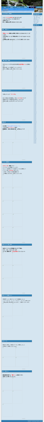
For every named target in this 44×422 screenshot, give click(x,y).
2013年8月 (35, 124)
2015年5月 (35, 107)
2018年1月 (35, 82)
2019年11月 (35, 66)
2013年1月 (35, 129)
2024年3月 (35, 29)
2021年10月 (35, 50)
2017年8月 (35, 86)
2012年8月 (35, 133)
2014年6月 (35, 116)
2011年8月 (35, 140)
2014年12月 (35, 111)
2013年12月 (35, 121)
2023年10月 (35, 33)
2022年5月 (35, 44)
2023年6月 (35, 36)
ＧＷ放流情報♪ (35, 23)
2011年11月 (35, 138)
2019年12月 (35, 65)
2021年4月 (35, 54)
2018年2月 (35, 81)
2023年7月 (35, 35)
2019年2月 (35, 73)
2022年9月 (35, 41)
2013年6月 (35, 126)
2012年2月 (35, 137)
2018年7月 (35, 77)
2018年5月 (35, 79)
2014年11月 (35, 112)
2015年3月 (35, 109)
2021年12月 (35, 48)
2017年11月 (35, 84)
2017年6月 (35, 87)
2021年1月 (35, 56)
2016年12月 (35, 92)
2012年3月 (35, 136)
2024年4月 (35, 28)
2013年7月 (35, 125)
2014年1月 (35, 120)
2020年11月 (35, 58)
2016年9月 (35, 94)
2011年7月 (35, 141)
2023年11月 (35, 32)
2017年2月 (35, 90)
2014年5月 (35, 117)
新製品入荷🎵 (35, 19)
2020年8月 (35, 60)
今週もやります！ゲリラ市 (37, 18)
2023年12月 (35, 31)
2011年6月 (35, 142)
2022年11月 (35, 39)
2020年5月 (35, 61)
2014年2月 (35, 119)
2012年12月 (35, 130)
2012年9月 (35, 132)
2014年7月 (35, 115)
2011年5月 (35, 143)
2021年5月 (35, 53)
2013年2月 (35, 128)
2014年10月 (35, 113)
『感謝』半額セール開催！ (37, 17)
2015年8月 (35, 105)
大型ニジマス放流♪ (36, 22)
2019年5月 (35, 71)
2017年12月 (35, 83)
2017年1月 (35, 91)
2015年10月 (35, 103)
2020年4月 (35, 62)
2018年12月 (35, 75)
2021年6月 (35, 52)
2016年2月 (35, 100)
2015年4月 (35, 108)
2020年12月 (35, 57)
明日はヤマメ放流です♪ (36, 21)
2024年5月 (35, 27)
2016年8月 (35, 95)
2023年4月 (35, 37)
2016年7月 (35, 96)
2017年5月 (35, 88)
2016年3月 (35, 99)
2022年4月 (35, 45)
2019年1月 (35, 74)
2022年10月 (35, 40)
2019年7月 (35, 69)
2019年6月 (35, 70)
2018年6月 (35, 78)
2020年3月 (35, 63)
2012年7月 (35, 134)
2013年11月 (35, 122)
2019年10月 (35, 67)
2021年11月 (35, 49)
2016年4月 (35, 98)
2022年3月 (35, 46)
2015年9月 (35, 104)
